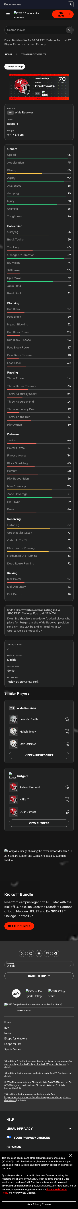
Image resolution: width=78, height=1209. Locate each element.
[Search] (69, 29)
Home (8, 54)
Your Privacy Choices (39, 1204)
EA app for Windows (15, 1038)
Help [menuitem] (10, 1119)
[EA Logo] (16, 993)
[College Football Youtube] (39, 953)
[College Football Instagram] (30, 953)
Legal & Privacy (20, 1128)
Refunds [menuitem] (14, 1147)
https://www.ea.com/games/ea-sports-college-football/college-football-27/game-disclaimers (38, 1063)
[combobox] (39, 964)
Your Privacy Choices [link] (32, 1137)
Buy (6, 1027)
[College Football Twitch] (47, 953)
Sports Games (12, 1049)
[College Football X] (22, 953)
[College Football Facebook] (55, 953)
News (7, 1033)
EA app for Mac (12, 1044)
